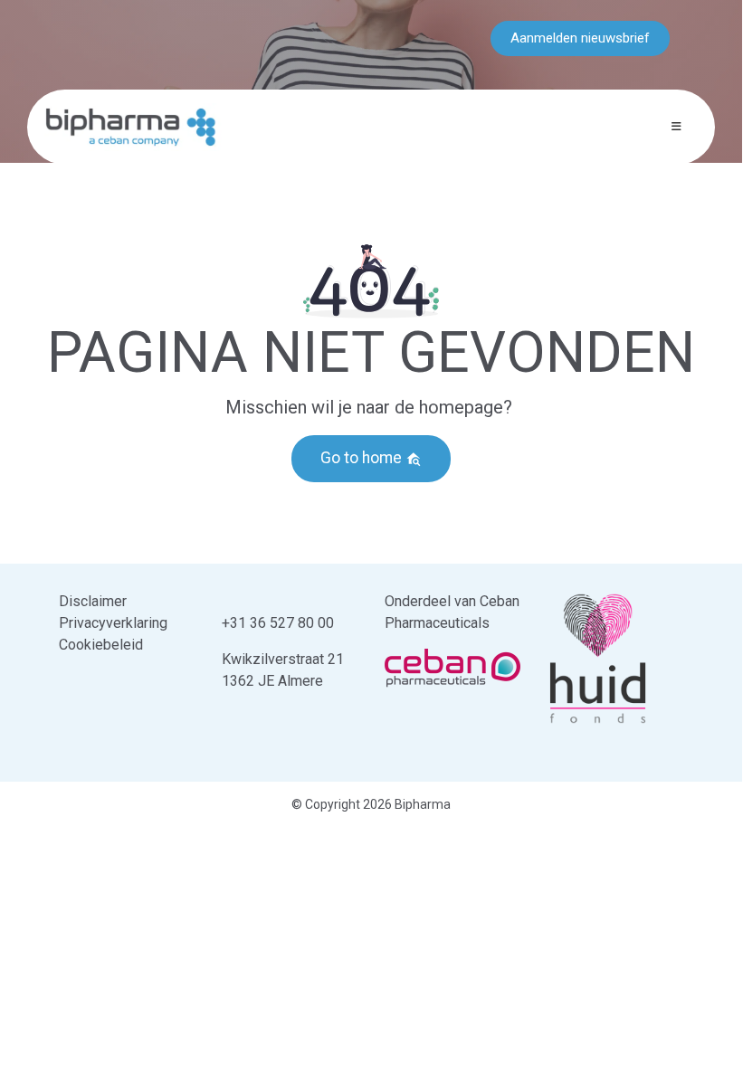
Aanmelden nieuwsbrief (580, 38)
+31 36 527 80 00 (278, 622)
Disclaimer (93, 601)
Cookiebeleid (101, 644)
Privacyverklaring (113, 622)
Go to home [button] (362, 458)
